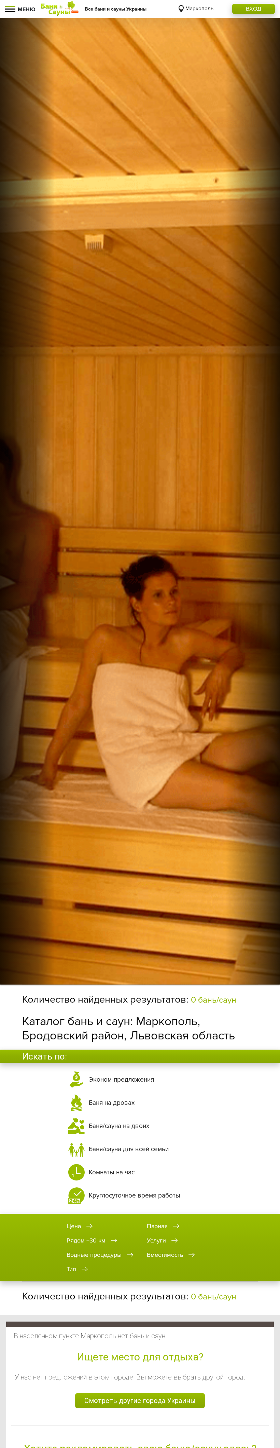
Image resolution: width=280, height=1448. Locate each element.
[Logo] (60, 9)
